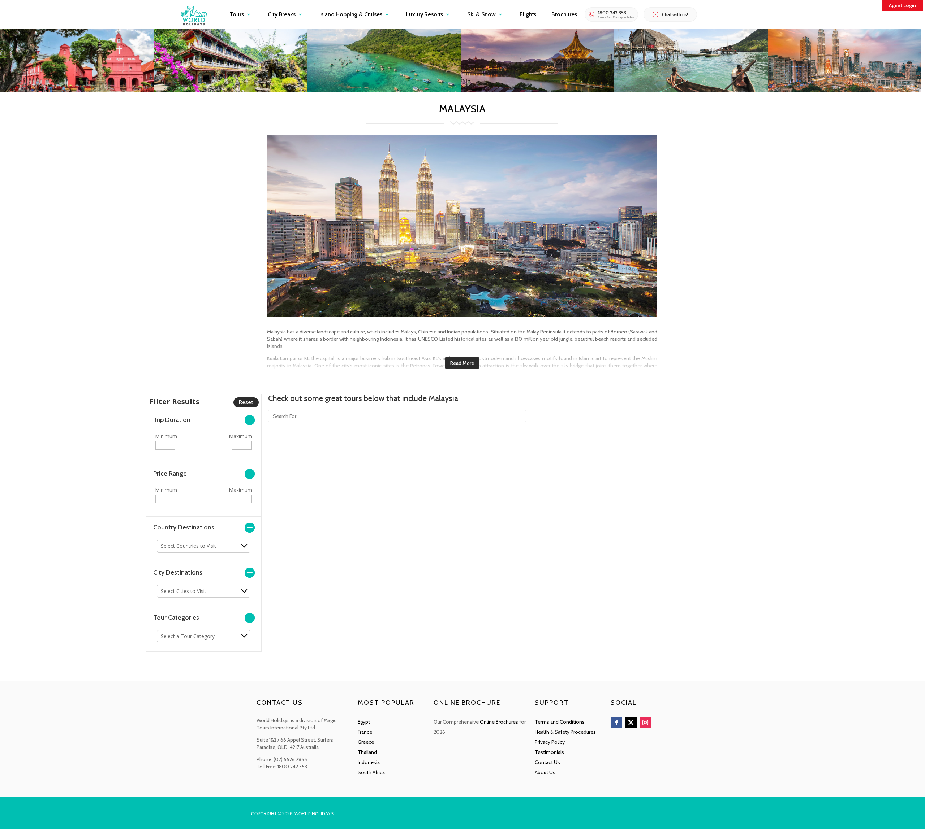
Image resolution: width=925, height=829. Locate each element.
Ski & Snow (481, 14)
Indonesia (369, 762)
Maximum (240, 436)
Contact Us (547, 762)
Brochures (564, 14)
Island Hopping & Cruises (350, 14)
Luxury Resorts (424, 14)
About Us (545, 772)
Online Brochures (499, 722)
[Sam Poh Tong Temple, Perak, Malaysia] (230, 90)
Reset (246, 402)
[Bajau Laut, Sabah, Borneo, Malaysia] (691, 90)
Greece (366, 742)
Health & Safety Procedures (565, 732)
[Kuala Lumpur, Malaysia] (844, 90)
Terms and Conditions (560, 722)
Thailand (367, 752)
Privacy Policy (550, 742)
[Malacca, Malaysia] (77, 90)
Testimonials (549, 752)
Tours (236, 14)
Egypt (364, 722)
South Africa (371, 772)
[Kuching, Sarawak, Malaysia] (537, 90)
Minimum (166, 436)
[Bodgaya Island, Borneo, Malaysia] (384, 90)
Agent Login (902, 5)
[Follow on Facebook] (616, 722)
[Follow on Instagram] (645, 722)
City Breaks (281, 14)
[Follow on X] (631, 722)
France (365, 732)
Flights (528, 14)
